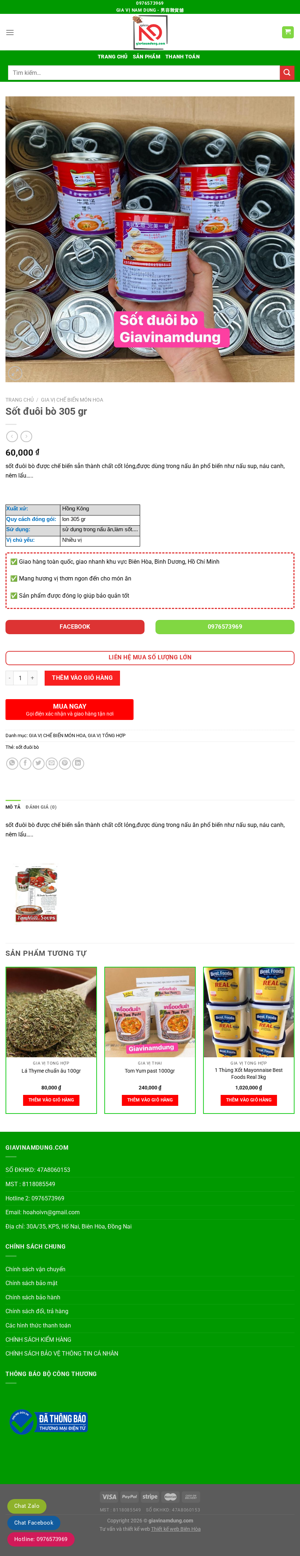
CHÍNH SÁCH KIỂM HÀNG (38, 1339)
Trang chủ (113, 57)
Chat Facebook (33, 1522)
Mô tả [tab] (12, 807)
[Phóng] (15, 373)
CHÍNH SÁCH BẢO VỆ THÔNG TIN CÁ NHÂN (61, 1353)
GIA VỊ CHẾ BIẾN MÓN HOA (72, 400)
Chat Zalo (27, 1506)
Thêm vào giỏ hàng (82, 677)
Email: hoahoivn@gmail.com (42, 1212)
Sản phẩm (146, 57)
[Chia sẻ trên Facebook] (25, 764)
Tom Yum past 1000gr (150, 1071)
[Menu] (9, 32)
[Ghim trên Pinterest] (65, 764)
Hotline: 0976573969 (41, 1539)
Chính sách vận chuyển (35, 1269)
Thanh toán (182, 57)
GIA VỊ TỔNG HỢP (106, 735)
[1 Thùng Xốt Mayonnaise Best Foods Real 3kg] (249, 1012)
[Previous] (5, 1043)
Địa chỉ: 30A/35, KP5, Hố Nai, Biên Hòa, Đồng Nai (68, 1226)
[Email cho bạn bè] (52, 764)
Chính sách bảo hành (32, 1297)
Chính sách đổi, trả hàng (36, 1311)
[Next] (294, 1043)
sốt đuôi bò (27, 747)
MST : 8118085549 (30, 1184)
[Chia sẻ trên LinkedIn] (78, 764)
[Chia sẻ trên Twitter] (39, 764)
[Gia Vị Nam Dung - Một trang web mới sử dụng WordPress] (150, 32)
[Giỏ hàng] (288, 32)
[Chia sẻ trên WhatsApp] (12, 764)
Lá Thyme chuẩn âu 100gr (51, 1071)
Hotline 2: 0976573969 (34, 1198)
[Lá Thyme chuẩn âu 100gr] (51, 1012)
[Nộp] (287, 73)
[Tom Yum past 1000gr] (150, 1012)
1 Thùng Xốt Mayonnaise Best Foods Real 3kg (249, 1073)
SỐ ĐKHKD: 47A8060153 (37, 1169)
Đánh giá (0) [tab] (41, 807)
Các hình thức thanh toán (38, 1325)
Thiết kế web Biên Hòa (176, 1529)
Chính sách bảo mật (31, 1283)
